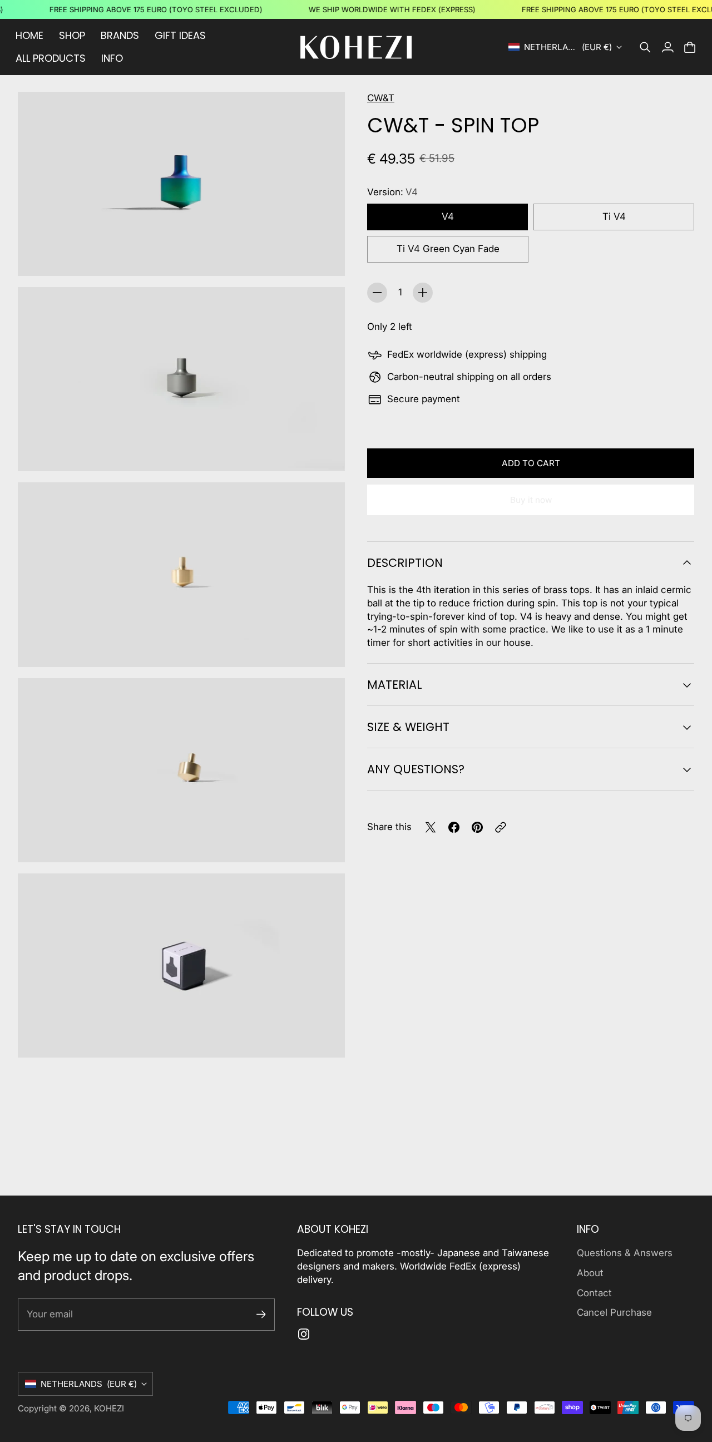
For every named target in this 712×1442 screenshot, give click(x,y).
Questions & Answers (625, 1252)
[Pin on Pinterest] (477, 827)
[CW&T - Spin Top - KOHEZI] (181, 184)
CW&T (380, 97)
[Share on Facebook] (454, 827)
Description (405, 563)
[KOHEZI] (356, 47)
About (590, 1272)
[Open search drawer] (645, 47)
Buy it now (531, 500)
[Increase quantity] (423, 293)
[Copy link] (501, 827)
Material (394, 684)
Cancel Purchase (614, 1312)
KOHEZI (109, 1408)
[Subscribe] (261, 1314)
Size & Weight (408, 727)
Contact (594, 1292)
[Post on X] (431, 827)
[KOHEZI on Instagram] (303, 1334)
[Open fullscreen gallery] (324, 255)
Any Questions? (415, 769)
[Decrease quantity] (377, 293)
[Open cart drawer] (690, 47)
